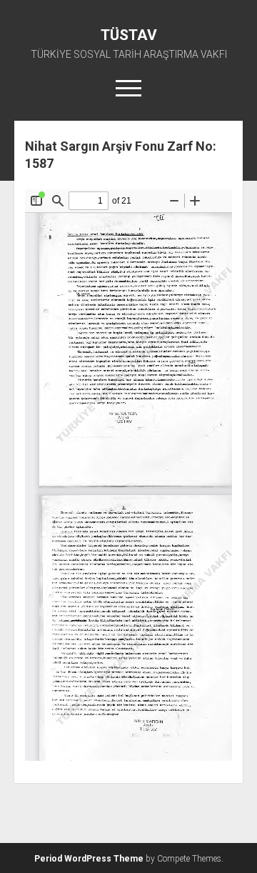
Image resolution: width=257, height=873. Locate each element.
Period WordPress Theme (88, 859)
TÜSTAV (129, 35)
